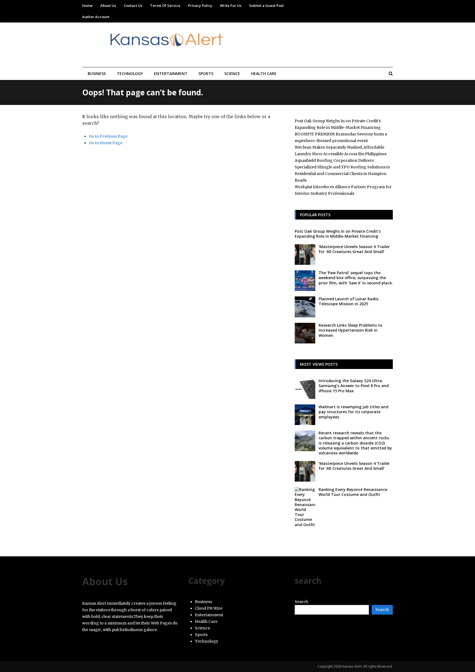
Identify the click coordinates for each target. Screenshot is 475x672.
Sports (205, 73)
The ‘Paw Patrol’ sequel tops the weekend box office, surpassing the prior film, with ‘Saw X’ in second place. (356, 277)
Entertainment (170, 73)
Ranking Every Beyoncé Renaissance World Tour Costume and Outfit (353, 492)
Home (87, 5)
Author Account (95, 16)
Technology (130, 73)
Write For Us (230, 5)
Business (97, 73)
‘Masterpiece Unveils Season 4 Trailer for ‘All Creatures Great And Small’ (354, 249)
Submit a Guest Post (266, 5)
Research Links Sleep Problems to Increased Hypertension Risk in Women (350, 330)
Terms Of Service (165, 5)
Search (301, 601)
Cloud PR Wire (208, 608)
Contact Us (133, 5)
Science (232, 73)
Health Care (264, 73)
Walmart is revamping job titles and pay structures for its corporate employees (353, 411)
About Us (108, 5)
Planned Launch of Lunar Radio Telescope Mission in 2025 (349, 301)
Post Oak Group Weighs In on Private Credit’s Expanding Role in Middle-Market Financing (338, 234)
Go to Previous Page (108, 136)
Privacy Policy (200, 5)
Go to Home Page (105, 142)
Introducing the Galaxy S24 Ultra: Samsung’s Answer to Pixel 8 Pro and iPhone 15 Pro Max (354, 385)
